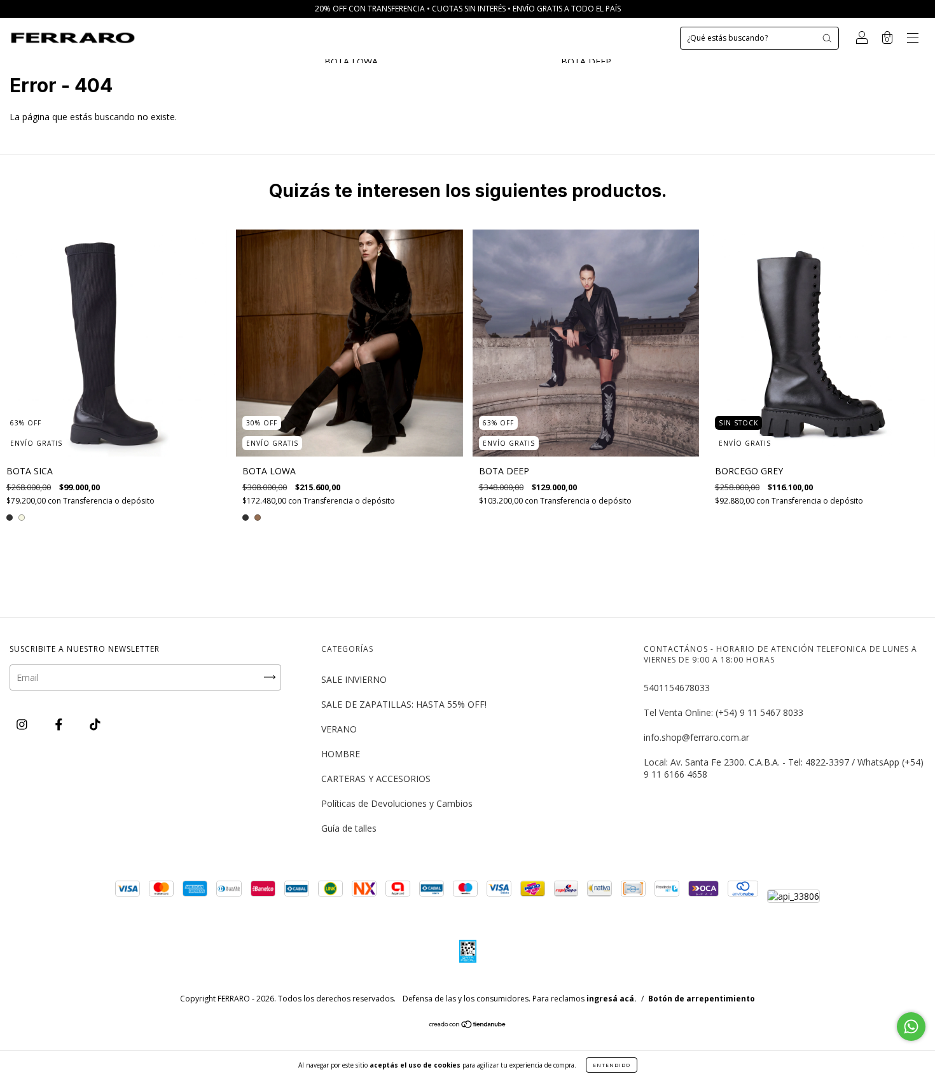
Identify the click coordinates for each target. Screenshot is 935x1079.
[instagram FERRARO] (23, 724)
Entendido (611, 1064)
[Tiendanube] (468, 1025)
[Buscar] (827, 38)
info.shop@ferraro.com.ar (696, 737)
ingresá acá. (611, 998)
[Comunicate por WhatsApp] (911, 1026)
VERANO (339, 729)
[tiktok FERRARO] (95, 724)
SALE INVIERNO (354, 679)
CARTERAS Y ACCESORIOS (376, 779)
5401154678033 (677, 688)
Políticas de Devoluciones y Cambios (397, 803)
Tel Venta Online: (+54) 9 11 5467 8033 (723, 712)
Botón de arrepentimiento (701, 998)
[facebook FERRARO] (60, 724)
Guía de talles (349, 828)
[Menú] (912, 39)
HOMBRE (340, 754)
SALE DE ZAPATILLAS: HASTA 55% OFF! (404, 704)
